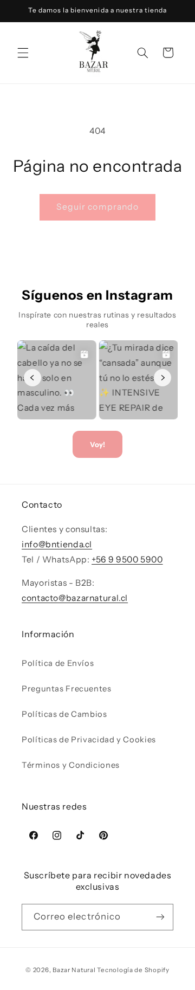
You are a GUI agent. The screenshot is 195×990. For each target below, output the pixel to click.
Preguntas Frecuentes (67, 689)
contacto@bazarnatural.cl (75, 598)
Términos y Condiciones (71, 765)
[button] (22, 52)
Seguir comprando (97, 207)
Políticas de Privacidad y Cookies (89, 740)
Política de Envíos (58, 663)
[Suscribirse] (160, 917)
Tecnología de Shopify (133, 970)
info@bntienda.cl (57, 544)
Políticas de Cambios (64, 714)
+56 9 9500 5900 (127, 559)
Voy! (97, 444)
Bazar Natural (75, 970)
